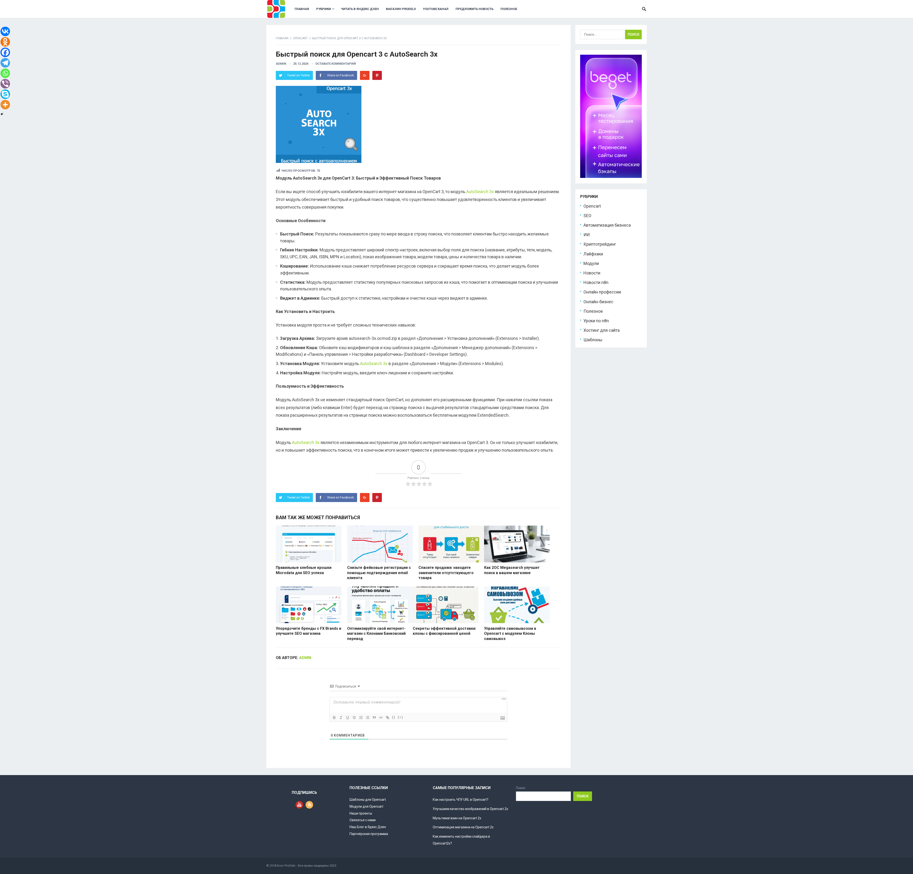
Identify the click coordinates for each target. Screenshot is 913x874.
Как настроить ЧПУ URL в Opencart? (460, 799)
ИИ (586, 234)
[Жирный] (334, 717)
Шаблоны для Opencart (368, 799)
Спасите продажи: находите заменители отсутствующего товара (446, 572)
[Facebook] (5, 52)
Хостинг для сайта (601, 330)
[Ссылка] (387, 717)
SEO (587, 215)
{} (393, 717)
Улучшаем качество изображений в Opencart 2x (470, 809)
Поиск (520, 788)
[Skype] (5, 94)
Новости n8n (595, 282)
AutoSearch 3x (480, 191)
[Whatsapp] (5, 73)
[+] (400, 717)
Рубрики (323, 9)
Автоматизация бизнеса (607, 225)
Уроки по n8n (596, 320)
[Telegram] (5, 63)
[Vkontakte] (5, 31)
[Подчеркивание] (347, 717)
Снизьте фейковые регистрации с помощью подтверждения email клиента (379, 572)
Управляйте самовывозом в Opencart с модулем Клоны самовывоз (510, 633)
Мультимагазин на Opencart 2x (457, 818)
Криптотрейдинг (599, 244)
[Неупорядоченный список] (367, 717)
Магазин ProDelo (401, 9)
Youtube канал (435, 9)
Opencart (300, 38)
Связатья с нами (363, 820)
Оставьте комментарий (335, 63)
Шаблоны (592, 339)
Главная (302, 9)
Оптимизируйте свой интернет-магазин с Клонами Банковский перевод (376, 633)
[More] (5, 104)
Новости (591, 272)
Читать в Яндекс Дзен (360, 9)
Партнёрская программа (369, 834)
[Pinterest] (377, 75)
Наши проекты (361, 813)
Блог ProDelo (286, 865)
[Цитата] (374, 717)
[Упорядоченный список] (361, 717)
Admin (281, 63)
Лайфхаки (593, 253)
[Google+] (364, 75)
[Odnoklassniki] (5, 42)
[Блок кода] (381, 717)
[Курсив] (341, 717)
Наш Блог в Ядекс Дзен (368, 827)
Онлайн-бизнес (598, 301)
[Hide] (2, 114)
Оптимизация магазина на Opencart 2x (463, 827)
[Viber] (5, 83)
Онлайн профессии (602, 291)
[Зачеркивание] (354, 717)
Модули (591, 263)
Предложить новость (474, 9)
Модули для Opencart (366, 806)
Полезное (508, 9)
